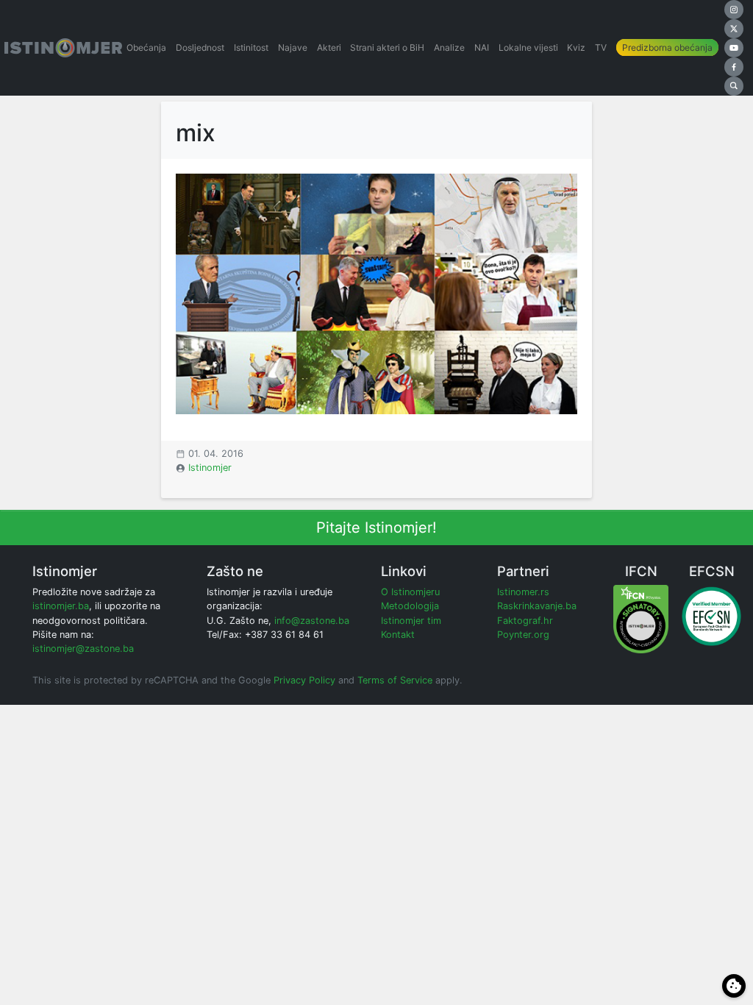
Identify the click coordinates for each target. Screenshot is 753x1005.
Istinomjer (210, 467)
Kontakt (398, 634)
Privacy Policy (304, 680)
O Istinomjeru (410, 591)
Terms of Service (394, 680)
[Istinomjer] (63, 48)
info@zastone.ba (311, 620)
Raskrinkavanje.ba (537, 605)
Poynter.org (523, 634)
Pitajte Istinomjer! (376, 527)
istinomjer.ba (60, 605)
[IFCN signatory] (640, 618)
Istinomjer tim (411, 620)
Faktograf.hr (525, 620)
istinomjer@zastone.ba (83, 648)
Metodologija (410, 605)
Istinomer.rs (523, 591)
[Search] (733, 86)
